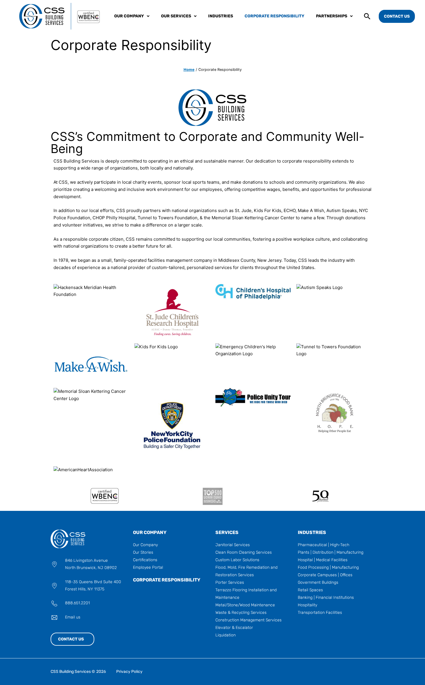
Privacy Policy (129, 671)
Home (189, 69)
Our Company (129, 16)
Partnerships (331, 16)
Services (227, 532)
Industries (220, 16)
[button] (367, 15)
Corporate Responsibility (274, 16)
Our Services (176, 16)
